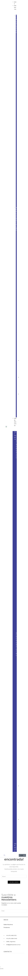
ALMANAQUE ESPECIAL (18, 77)
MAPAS (18, 202)
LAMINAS (18, 142)
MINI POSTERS (18, 159)
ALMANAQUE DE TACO (18, 47)
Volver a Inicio (14, 882)
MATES (18, 336)
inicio (6, 920)
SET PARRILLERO (19, 405)
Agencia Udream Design (14, 964)
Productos (7, 927)
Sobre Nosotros (15, 422)
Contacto (8, 951)
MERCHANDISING (16, 219)
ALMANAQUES (16, 24)
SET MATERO (19, 385)
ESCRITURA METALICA (18, 272)
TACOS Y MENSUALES (18, 107)
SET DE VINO (19, 368)
